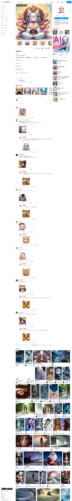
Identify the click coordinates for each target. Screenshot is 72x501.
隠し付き (21, 103)
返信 (32, 117)
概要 (2, 493)
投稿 (62, 2)
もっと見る (66, 54)
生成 (58, 2)
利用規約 (2, 497)
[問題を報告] (29, 117)
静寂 (21, 60)
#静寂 (17, 63)
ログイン (69, 2)
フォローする (61, 18)
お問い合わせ (3, 496)
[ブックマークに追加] (45, 48)
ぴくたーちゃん (3, 494)
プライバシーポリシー (4, 498)
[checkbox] (19, 103)
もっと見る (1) (33, 345)
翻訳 (16, 74)
